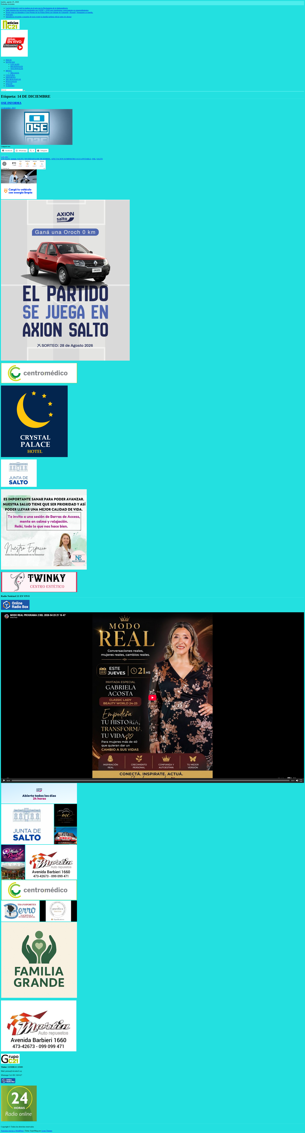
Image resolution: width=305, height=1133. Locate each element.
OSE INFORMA (11, 102)
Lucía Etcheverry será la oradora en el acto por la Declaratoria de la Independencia (37, 8)
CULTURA (10, 75)
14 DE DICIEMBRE (42, 159)
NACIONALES (16, 69)
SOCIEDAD (29, 159)
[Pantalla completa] (301, 780)
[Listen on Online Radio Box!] (15, 609)
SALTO (20, 159)
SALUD (9, 84)
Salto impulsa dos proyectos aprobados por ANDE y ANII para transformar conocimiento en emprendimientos (47, 10)
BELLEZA (14, 73)
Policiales (9, 15)
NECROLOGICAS (13, 79)
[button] (39, 793)
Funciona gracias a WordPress (12, 1131)
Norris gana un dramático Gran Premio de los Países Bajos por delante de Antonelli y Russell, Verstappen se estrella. (49, 12)
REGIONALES (16, 66)
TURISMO (10, 86)
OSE (94, 159)
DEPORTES (10, 77)
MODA (9, 71)
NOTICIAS (10, 62)
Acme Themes (46, 1131)
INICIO (9, 60)
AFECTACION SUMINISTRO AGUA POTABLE (71, 159)
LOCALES (14, 64)
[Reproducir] (4, 780)
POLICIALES (11, 81)
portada (13, 159)
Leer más (4, 157)
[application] (152, 697)
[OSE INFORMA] (36, 144)
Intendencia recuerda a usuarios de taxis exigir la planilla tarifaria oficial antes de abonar (38, 17)
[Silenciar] (297, 780)
